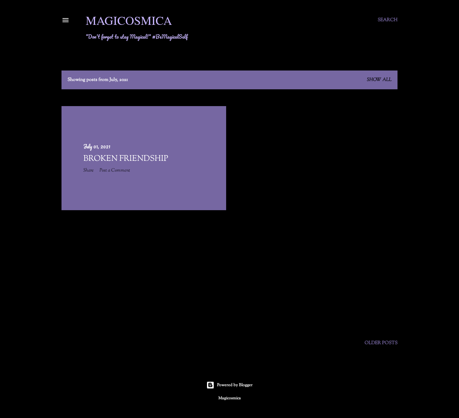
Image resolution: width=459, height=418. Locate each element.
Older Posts (381, 343)
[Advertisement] (143, 274)
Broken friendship (125, 159)
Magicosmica (129, 20)
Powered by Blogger (235, 385)
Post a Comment (114, 170)
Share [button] (88, 170)
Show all (379, 80)
